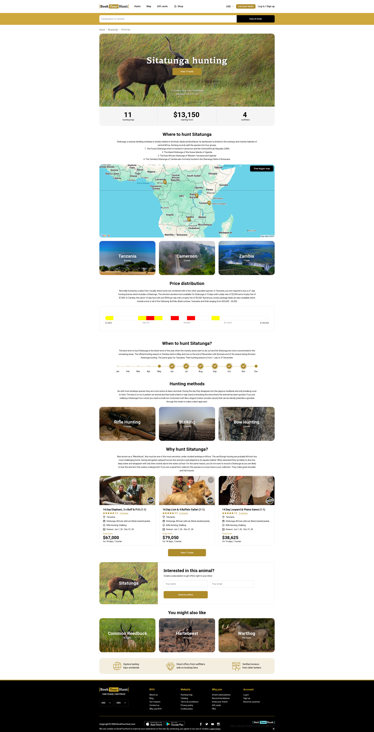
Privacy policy (187, 705)
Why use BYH (155, 709)
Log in (261, 6)
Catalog (184, 698)
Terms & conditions (189, 702)
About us (153, 695)
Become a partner (251, 702)
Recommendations (221, 698)
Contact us (154, 705)
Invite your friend (219, 702)
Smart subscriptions (221, 695)
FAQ (214, 709)
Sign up (271, 6)
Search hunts (255, 19)
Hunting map (187, 695)
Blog (151, 698)
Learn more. (215, 729)
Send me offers (185, 595)
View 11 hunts (187, 71)
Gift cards (216, 705)
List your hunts (246, 6)
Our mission (154, 702)
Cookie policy (187, 709)
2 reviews (124, 513)
